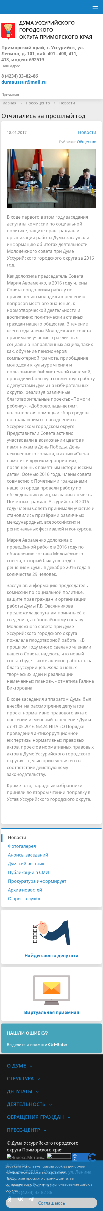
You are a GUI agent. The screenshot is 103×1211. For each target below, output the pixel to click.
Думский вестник (26, 864)
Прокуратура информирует (37, 881)
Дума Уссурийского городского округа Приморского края (55, 29)
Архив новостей (25, 890)
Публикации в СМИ (28, 872)
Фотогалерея (22, 846)
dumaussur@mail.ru (24, 82)
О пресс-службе (24, 899)
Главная (8, 102)
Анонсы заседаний (28, 855)
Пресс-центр (38, 102)
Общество (86, 141)
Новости (67, 102)
